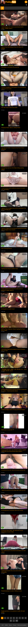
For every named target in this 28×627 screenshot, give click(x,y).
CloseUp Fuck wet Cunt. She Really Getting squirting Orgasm (12, 168)
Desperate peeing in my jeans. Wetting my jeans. (11, 590)
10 (10, 620)
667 (17, 620)
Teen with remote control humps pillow (9, 107)
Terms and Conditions (21, 625)
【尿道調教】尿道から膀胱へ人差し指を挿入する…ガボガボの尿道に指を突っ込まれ (14, 370)
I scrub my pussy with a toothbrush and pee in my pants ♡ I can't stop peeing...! (14, 189)
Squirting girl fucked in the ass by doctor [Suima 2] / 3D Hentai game (13, 571)
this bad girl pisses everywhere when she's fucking (12, 510)
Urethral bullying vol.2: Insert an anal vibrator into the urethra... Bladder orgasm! (12, 27)
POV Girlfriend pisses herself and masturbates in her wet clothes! (13, 551)
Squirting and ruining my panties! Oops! (9, 268)
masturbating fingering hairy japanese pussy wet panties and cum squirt (13, 350)
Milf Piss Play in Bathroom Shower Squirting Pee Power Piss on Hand (13, 329)
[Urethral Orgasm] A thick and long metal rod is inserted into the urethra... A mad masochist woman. (14, 390)
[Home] (8, 2)
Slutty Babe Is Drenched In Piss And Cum (10, 67)
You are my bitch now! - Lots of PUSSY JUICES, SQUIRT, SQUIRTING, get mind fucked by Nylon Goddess (13, 450)
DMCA (6, 625)
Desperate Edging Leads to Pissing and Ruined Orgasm (13, 409)
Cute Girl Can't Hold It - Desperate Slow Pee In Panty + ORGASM (13, 148)
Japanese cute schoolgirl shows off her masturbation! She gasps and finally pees (13, 209)
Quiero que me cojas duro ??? (7, 429)
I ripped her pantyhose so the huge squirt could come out (13, 490)
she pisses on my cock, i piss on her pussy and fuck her (13, 470)
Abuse (10, 625)
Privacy (14, 625)
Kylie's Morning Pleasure (6, 248)
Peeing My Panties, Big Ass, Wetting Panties (10, 127)
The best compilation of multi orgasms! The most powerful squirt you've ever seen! (13, 88)
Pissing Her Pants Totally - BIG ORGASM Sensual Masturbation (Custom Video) (12, 531)
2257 (3, 625)
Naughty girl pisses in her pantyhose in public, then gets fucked (13, 611)
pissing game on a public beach (8, 308)
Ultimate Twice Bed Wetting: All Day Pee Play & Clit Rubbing (12, 47)
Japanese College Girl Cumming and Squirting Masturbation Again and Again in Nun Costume (14, 229)
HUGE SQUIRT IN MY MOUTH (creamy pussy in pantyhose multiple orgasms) (12, 289)
